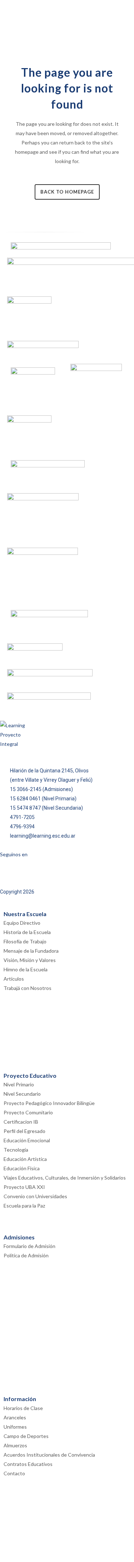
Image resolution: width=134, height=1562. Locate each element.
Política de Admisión (26, 1255)
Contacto (14, 1473)
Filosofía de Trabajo (25, 941)
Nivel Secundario (22, 1094)
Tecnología (16, 1150)
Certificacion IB (21, 1122)
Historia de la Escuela (27, 932)
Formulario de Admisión (29, 1246)
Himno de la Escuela (26, 969)
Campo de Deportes (26, 1436)
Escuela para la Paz (24, 1206)
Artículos (14, 979)
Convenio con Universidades (35, 1196)
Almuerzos (15, 1445)
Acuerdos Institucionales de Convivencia (49, 1455)
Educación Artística (25, 1159)
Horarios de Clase (23, 1408)
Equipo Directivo (22, 923)
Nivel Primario (19, 1084)
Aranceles (15, 1417)
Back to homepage (67, 192)
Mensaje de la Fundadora (31, 951)
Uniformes (15, 1427)
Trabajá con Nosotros (27, 988)
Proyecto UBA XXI (24, 1187)
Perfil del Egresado (24, 1131)
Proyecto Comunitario (28, 1112)
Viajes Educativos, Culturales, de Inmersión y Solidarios (65, 1178)
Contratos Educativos (28, 1464)
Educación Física (22, 1168)
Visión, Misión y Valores (30, 960)
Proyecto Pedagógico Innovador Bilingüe (49, 1103)
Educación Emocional (27, 1140)
